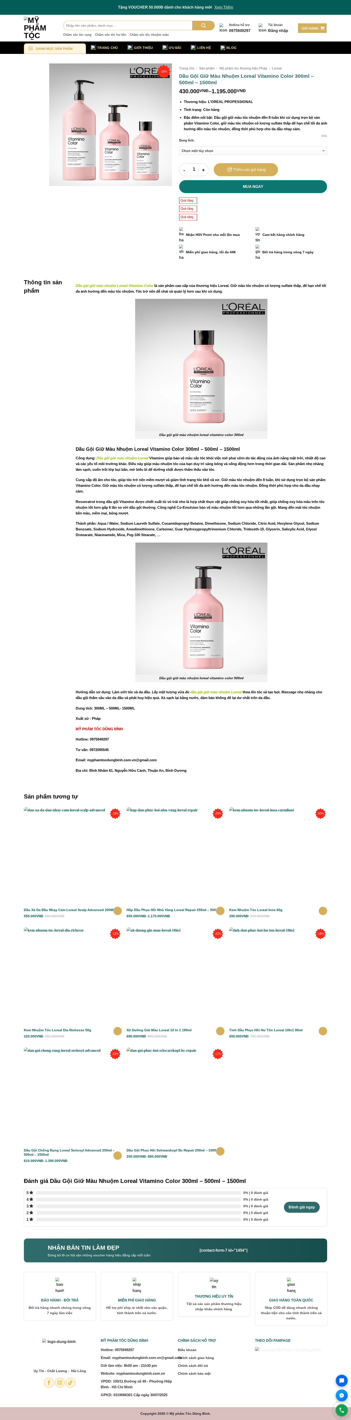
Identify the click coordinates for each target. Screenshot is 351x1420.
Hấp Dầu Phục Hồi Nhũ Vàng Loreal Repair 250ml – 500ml (173, 910)
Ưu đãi (175, 48)
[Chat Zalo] (342, 1381)
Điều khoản (187, 1350)
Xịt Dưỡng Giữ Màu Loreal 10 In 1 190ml (159, 1030)
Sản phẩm (207, 68)
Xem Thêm (223, 7)
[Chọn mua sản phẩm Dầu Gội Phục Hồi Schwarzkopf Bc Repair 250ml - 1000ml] (220, 1151)
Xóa (324, 136)
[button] (312, 28)
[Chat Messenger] (342, 1395)
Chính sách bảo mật (194, 1373)
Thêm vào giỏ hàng (249, 170)
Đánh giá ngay (302, 1207)
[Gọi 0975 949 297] (342, 1410)
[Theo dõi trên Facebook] (49, 1383)
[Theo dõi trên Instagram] (60, 1383)
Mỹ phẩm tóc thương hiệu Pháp (243, 68)
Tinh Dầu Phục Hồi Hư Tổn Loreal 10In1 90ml (266, 1030)
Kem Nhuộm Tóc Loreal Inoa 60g (255, 910)
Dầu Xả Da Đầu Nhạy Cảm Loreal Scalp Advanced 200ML (70, 910)
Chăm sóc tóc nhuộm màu (149, 34)
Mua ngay (253, 187)
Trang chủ (186, 68)
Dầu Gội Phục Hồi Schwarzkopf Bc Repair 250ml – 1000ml (173, 1150)
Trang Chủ (107, 48)
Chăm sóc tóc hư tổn (110, 34)
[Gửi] (203, 25)
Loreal (277, 68)
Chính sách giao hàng (196, 1358)
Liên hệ (204, 48)
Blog (231, 48)
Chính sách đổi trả (193, 1366)
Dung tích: (186, 140)
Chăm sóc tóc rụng (77, 34)
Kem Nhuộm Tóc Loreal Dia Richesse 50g (57, 1030)
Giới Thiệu (143, 48)
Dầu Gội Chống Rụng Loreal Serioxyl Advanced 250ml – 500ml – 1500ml (69, 1152)
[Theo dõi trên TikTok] (70, 1383)
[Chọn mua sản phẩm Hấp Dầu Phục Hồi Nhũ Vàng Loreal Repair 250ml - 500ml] (220, 911)
